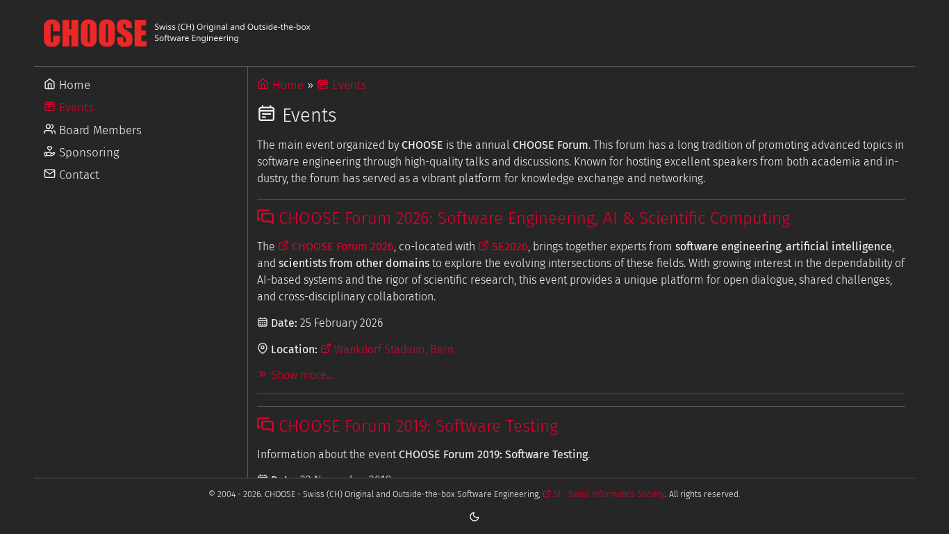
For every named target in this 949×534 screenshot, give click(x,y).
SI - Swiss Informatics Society (608, 494)
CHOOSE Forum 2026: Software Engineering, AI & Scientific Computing (532, 218)
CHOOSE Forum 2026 (341, 246)
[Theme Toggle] (474, 516)
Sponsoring (87, 152)
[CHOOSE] (474, 33)
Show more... (300, 375)
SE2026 (508, 246)
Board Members (99, 130)
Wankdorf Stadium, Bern (392, 349)
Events (75, 107)
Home (73, 85)
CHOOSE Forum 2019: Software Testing (416, 426)
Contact (77, 175)
